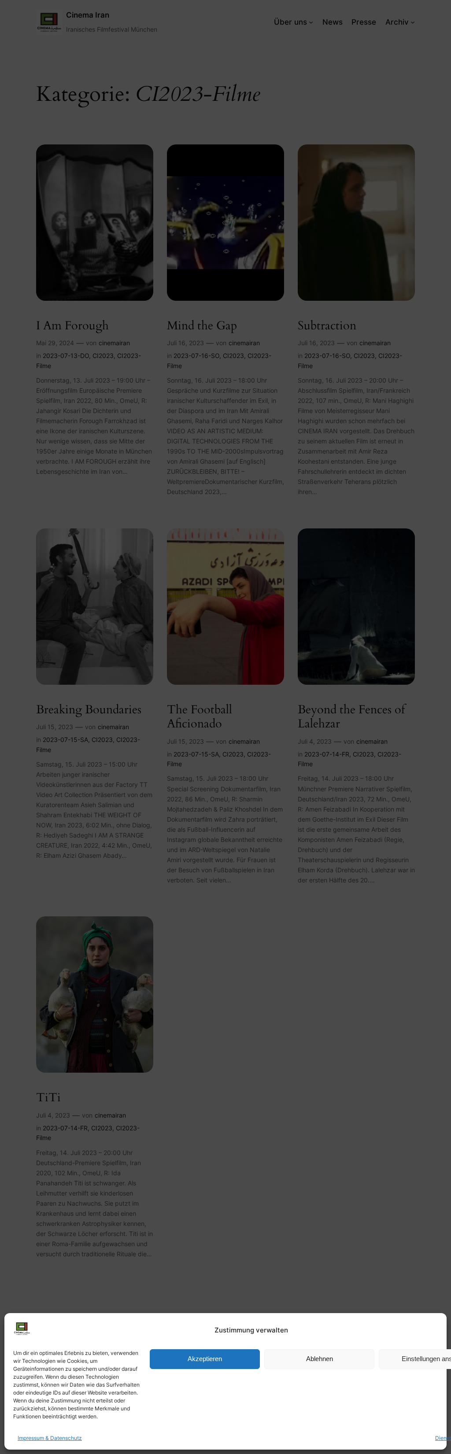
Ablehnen (319, 1358)
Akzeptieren (205, 1358)
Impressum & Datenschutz (50, 1438)
